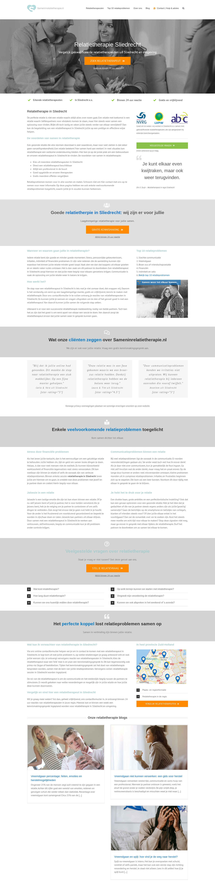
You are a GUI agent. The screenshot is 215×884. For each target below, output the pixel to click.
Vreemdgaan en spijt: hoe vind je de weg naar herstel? (146, 856)
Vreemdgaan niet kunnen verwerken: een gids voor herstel (148, 776)
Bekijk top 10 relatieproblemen (154, 275)
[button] (183, 8)
